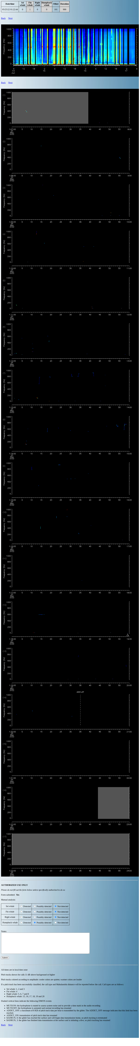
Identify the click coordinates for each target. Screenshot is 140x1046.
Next (10, 18)
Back (3, 18)
